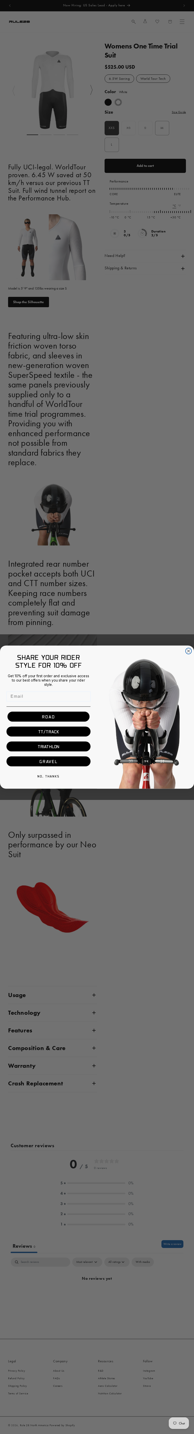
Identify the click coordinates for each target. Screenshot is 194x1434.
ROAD (48, 716)
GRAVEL (48, 761)
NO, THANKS (48, 776)
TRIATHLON (49, 746)
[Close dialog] (189, 651)
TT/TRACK (48, 731)
